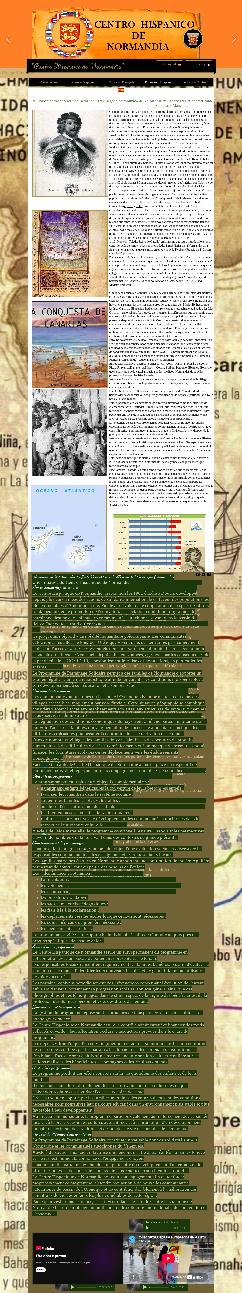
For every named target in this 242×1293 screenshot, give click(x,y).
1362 (145, 174)
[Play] (147, 1228)
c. (125, 206)
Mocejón (122, 241)
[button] (169, 64)
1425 (152, 174)
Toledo (133, 241)
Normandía (133, 174)
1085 (139, 206)
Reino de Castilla (149, 241)
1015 (130, 206)
